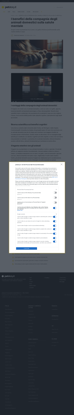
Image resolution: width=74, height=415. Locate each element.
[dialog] (37, 207)
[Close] (62, 164)
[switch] (55, 193)
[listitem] (37, 189)
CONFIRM (26, 248)
